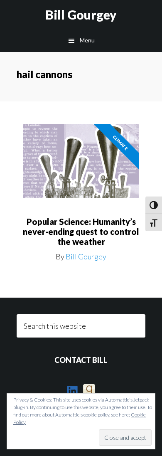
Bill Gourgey (81, 14)
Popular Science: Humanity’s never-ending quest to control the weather (81, 231)
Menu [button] (87, 40)
